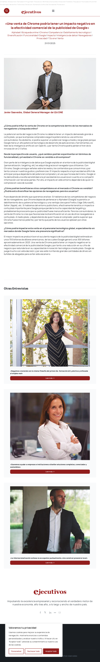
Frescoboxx (38, 2)
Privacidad (42, 38)
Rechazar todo (33, 651)
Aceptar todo (51, 651)
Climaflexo (3, 2)
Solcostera (54, 2)
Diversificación (15, 35)
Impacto (51, 35)
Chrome (44, 32)
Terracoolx (28, 4)
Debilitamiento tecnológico (77, 32)
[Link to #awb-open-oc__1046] (6, 10)
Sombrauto (37, 4)
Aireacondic (12, 2)
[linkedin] (50, 613)
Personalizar (16, 651)
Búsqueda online (30, 32)
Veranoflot (13, 4)
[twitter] (45, 612)
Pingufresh (29, 2)
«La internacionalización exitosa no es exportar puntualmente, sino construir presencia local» (49, 558)
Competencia (55, 32)
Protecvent (61, 4)
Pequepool (77, 2)
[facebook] (40, 613)
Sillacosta (61, 2)
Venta (60, 38)
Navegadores (85, 35)
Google (42, 35)
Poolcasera (85, 2)
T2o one (52, 38)
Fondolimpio (4, 4)
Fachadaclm (21, 2)
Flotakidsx (69, 2)
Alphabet (16, 32)
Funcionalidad (31, 35)
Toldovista (21, 4)
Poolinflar (93, 2)
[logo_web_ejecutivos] (31, 11)
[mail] (60, 613)
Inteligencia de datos (67, 35)
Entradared (52, 4)
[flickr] (55, 613)
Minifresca (46, 2)
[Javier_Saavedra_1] (50, 58)
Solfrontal (44, 4)
